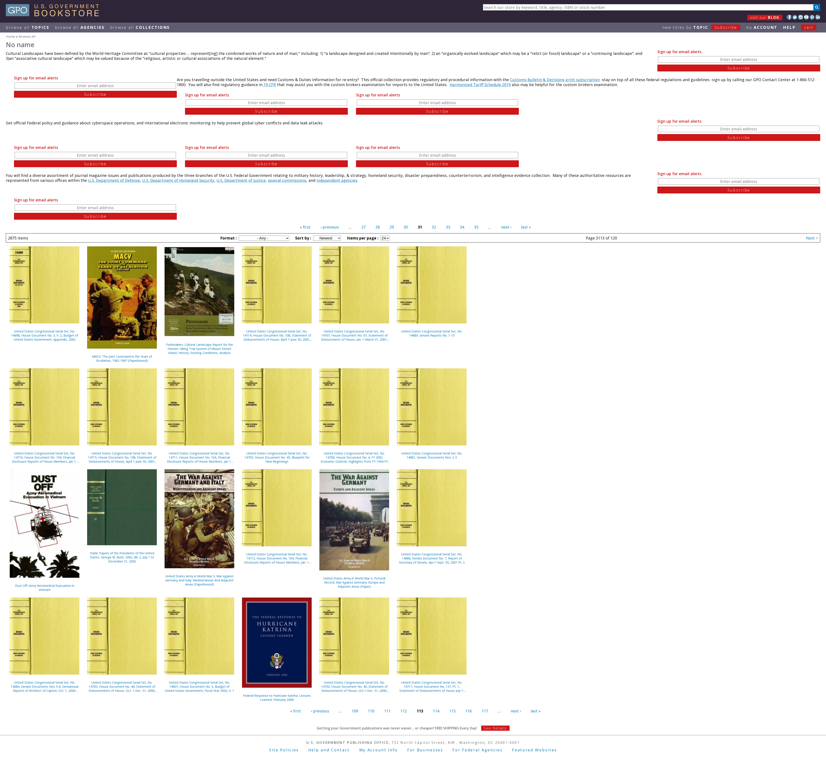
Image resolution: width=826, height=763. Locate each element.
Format (228, 238)
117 (485, 711)
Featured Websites (534, 749)
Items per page (362, 238)
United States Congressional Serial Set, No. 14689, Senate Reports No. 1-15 (431, 333)
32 (434, 227)
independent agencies (336, 180)
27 (363, 227)
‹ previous (330, 227)
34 (462, 227)
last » (526, 227)
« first (305, 227)
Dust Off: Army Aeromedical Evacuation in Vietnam (44, 588)
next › (506, 227)
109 (355, 711)
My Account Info (378, 749)
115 (452, 711)
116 (468, 711)
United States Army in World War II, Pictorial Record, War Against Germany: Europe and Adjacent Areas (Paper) (354, 582)
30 (406, 227)
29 (392, 227)
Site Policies (284, 749)
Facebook (789, 17)
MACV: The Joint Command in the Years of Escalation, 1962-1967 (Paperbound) (122, 358)
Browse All (27, 27)
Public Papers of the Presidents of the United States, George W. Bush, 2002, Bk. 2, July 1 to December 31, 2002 (122, 557)
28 (377, 227)
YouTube (806, 17)
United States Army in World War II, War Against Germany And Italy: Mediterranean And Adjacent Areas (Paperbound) (199, 580)
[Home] (54, 14)
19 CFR (269, 84)
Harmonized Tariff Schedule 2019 (480, 84)
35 (476, 227)
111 (387, 711)
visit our (765, 17)
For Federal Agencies (477, 749)
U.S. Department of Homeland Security (178, 180)
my (761, 27)
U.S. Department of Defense (114, 180)
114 (436, 711)
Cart (808, 27)
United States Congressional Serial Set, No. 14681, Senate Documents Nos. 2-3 (431, 455)
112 (403, 711)
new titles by (699, 27)
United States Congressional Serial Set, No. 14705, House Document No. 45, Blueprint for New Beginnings (277, 457)
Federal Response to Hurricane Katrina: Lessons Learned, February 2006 (277, 697)
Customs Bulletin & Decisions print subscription (555, 79)
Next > (812, 238)
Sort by (302, 238)
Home (10, 36)
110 (371, 711)
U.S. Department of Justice (241, 180)
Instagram (800, 17)
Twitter (794, 17)
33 (448, 227)
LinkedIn (817, 17)
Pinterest (812, 17)
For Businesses (425, 749)
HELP (789, 27)
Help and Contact (329, 749)
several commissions (287, 180)
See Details (495, 728)
